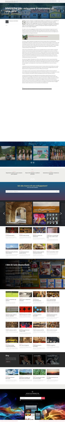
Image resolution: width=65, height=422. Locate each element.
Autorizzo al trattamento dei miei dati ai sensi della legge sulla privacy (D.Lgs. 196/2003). (31, 400)
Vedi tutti (8, 361)
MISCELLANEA (7, 4)
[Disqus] (40, 104)
